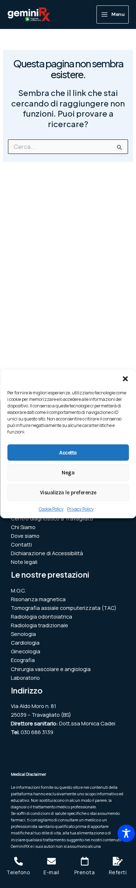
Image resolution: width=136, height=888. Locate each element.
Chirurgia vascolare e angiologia (51, 669)
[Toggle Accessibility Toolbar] (126, 833)
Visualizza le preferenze (68, 492)
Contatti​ (21, 544)
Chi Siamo (23, 527)
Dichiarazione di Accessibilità (47, 553)
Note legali (24, 561)
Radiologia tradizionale (39, 625)
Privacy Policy (80, 509)
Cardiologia (25, 642)
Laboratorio (25, 677)
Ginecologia (25, 651)
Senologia (23, 633)
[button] (125, 378)
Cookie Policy (51, 509)
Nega (68, 472)
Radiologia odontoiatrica (41, 616)
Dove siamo (25, 535)
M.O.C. (18, 590)
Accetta (68, 452)
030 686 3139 (37, 732)
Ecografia (23, 659)
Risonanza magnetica (38, 599)
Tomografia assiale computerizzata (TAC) (63, 607)
